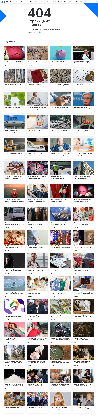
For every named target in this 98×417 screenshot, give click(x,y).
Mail (2, 415)
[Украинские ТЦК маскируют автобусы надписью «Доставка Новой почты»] (14, 218)
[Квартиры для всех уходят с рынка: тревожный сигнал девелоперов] (14, 79)
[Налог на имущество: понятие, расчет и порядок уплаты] (14, 172)
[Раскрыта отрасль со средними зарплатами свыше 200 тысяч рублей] (60, 79)
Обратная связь (92, 415)
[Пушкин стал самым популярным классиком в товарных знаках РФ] (60, 333)
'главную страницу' (43, 32)
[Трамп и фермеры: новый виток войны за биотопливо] (37, 310)
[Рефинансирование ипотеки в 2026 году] (60, 264)
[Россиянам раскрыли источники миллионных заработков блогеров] (60, 379)
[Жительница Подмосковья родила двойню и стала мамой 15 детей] (83, 310)
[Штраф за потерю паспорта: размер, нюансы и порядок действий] (83, 125)
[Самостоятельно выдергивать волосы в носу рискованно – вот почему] (60, 402)
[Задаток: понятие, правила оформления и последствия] (37, 148)
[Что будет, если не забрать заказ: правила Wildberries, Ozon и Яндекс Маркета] (14, 148)
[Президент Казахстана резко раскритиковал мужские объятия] (83, 102)
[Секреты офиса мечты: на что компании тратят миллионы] (83, 379)
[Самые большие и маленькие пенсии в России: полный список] (14, 56)
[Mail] (2, 1)
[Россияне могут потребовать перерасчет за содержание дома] (83, 79)
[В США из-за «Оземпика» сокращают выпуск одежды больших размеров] (60, 287)
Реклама (12, 415)
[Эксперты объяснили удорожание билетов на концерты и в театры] (83, 333)
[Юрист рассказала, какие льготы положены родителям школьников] (37, 287)
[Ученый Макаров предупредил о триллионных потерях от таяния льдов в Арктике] (14, 287)
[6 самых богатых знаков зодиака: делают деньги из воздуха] (37, 264)
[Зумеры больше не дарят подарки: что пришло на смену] (37, 195)
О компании (6, 415)
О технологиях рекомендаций (68, 415)
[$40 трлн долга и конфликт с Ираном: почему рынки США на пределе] (83, 56)
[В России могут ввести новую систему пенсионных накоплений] (83, 287)
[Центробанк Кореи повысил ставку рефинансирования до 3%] (60, 241)
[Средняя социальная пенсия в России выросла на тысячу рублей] (60, 102)
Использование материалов (82, 415)
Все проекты (18, 415)
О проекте (44, 415)
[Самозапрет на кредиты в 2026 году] (60, 310)
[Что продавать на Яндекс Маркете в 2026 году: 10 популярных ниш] (14, 333)
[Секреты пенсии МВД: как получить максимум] (37, 125)
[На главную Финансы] (7, 1)
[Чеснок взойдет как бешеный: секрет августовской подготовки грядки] (37, 356)
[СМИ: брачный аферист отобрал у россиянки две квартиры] (14, 241)
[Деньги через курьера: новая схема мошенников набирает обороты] (14, 264)
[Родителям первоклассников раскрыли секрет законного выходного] (37, 402)
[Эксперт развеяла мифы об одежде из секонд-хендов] (37, 218)
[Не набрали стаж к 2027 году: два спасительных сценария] (83, 195)
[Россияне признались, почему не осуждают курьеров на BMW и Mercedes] (37, 333)
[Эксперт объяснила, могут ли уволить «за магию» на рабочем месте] (14, 402)
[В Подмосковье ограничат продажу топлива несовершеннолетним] (60, 195)
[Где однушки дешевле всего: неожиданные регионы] (83, 172)
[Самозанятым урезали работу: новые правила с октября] (60, 218)
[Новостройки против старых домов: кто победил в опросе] (14, 356)
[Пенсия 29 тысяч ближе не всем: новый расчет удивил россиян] (60, 148)
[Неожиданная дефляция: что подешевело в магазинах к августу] (83, 218)
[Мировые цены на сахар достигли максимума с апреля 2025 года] (14, 379)
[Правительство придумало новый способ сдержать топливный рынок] (83, 264)
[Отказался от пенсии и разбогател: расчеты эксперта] (37, 79)
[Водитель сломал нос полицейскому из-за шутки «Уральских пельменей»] (60, 172)
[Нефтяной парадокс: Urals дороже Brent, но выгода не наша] (14, 195)
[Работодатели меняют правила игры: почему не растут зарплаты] (37, 102)
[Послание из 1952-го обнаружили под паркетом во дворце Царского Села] (37, 56)
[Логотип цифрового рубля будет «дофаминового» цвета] (37, 172)
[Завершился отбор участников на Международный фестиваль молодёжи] (14, 310)
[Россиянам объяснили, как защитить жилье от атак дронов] (14, 102)
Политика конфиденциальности (54, 415)
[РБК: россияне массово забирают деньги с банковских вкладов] (60, 56)
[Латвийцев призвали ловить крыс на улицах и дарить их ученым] (83, 356)
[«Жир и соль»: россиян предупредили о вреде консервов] (60, 356)
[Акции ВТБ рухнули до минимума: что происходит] (14, 125)
